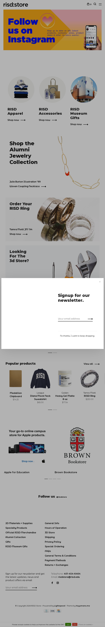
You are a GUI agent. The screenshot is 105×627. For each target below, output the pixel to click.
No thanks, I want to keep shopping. (77, 336)
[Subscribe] (89, 319)
